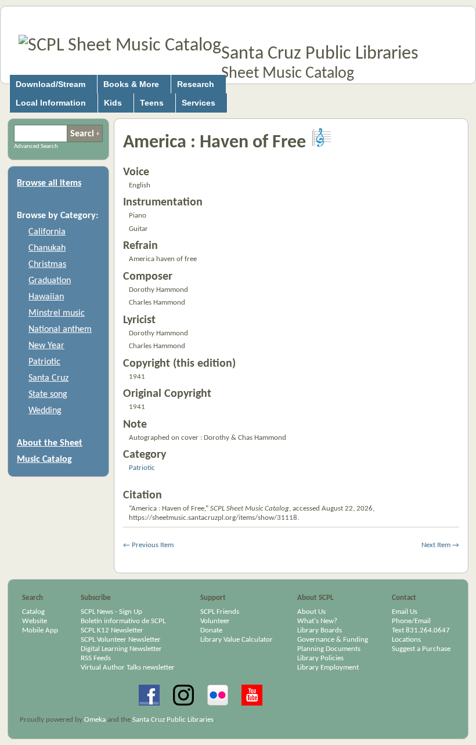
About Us (311, 612)
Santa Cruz (48, 378)
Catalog (33, 612)
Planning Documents (328, 649)
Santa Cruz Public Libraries (320, 54)
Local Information (51, 102)
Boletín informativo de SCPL (123, 621)
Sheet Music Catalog (287, 74)
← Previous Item (148, 545)
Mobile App (40, 630)
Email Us (404, 612)
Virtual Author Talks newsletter (128, 667)
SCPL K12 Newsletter (112, 630)
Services (198, 102)
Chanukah (47, 248)
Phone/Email (411, 621)
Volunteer (215, 621)
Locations (406, 639)
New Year (46, 345)
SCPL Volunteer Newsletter (121, 639)
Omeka (95, 720)
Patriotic (44, 362)
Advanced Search (97, 133)
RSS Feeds (96, 658)
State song (47, 394)
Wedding (45, 410)
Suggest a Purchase (421, 649)
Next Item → (440, 545)
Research (195, 84)
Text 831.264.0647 (421, 630)
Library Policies (320, 658)
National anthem (60, 329)
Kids (113, 102)
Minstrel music (56, 313)
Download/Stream (50, 84)
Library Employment (328, 667)
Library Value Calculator (236, 639)
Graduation (49, 280)
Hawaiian (46, 297)
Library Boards (319, 630)
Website (34, 621)
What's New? (317, 621)
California (47, 232)
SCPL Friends (219, 612)
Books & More (131, 84)
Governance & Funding (332, 639)
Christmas (47, 264)
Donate (211, 630)
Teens (152, 102)
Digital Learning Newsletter (121, 649)
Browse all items (49, 183)
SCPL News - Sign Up (111, 612)
